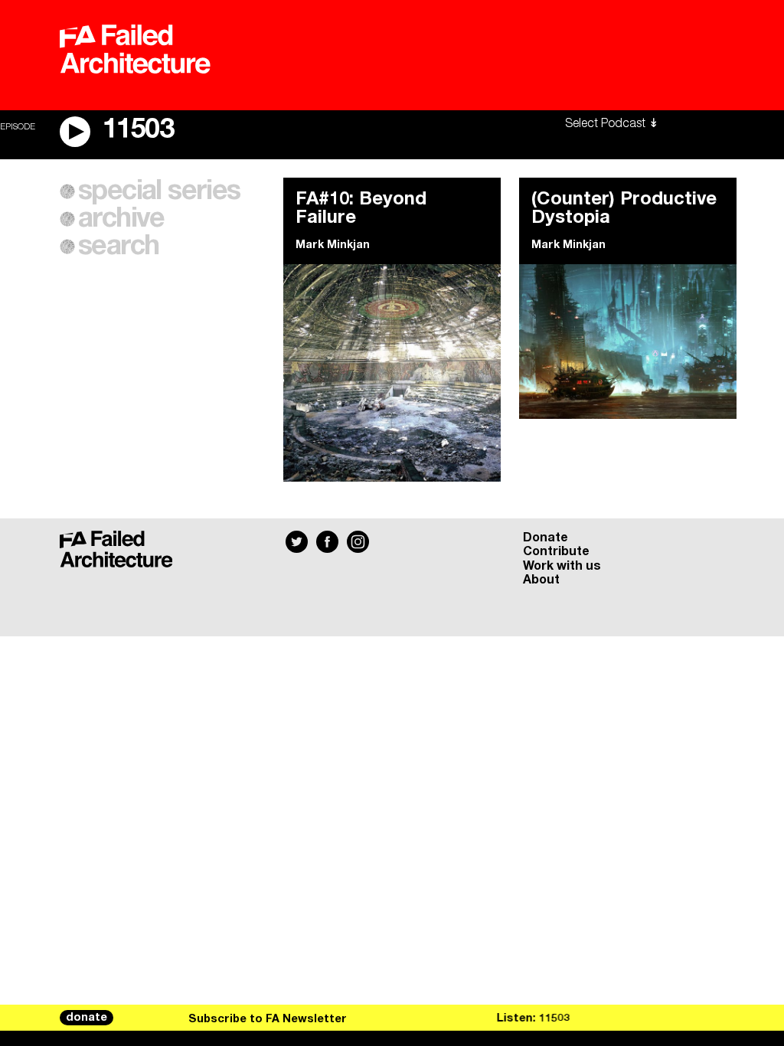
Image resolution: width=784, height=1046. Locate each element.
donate (86, 1017)
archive (121, 219)
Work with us (562, 566)
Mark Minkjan (333, 245)
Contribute (556, 551)
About (541, 580)
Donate (545, 537)
